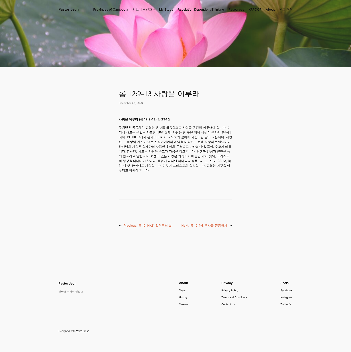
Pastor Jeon (68, 9)
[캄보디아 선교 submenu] (154, 9)
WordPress (82, 330)
